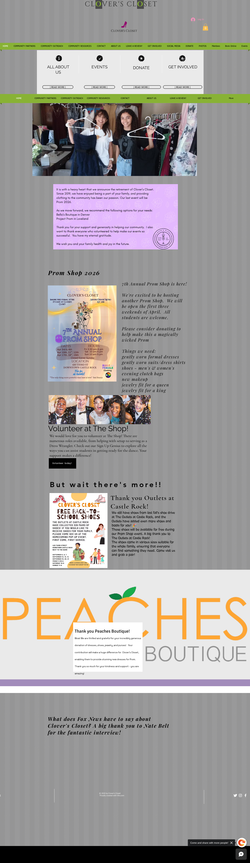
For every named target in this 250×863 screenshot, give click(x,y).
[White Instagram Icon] (240, 795)
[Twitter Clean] (235, 795)
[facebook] (245, 795)
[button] (205, 27)
